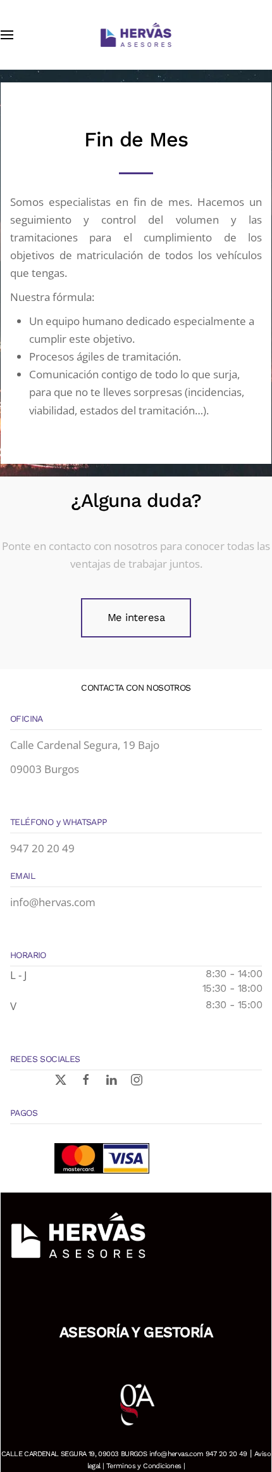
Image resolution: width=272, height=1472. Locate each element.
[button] (7, 35)
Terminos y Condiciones (144, 1466)
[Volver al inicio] (136, 35)
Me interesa (136, 617)
